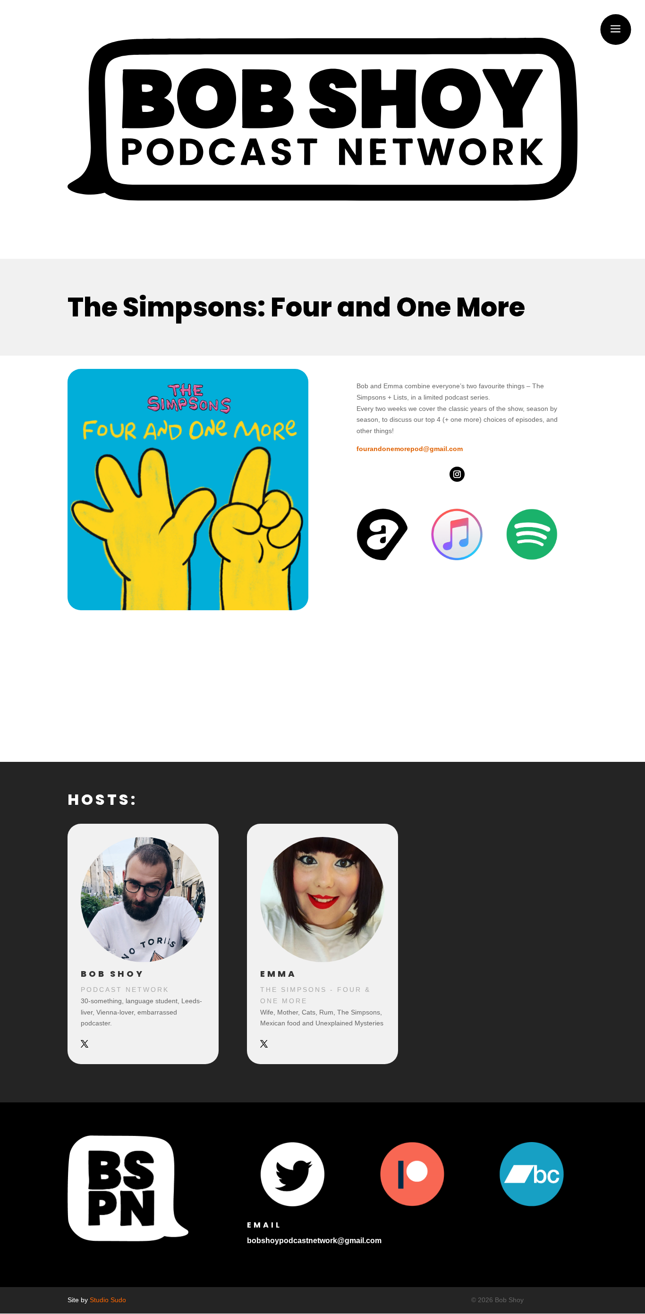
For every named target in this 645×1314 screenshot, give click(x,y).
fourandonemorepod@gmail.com (409, 448)
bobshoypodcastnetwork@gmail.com (314, 1241)
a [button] (615, 29)
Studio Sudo (108, 1300)
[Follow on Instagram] (457, 474)
